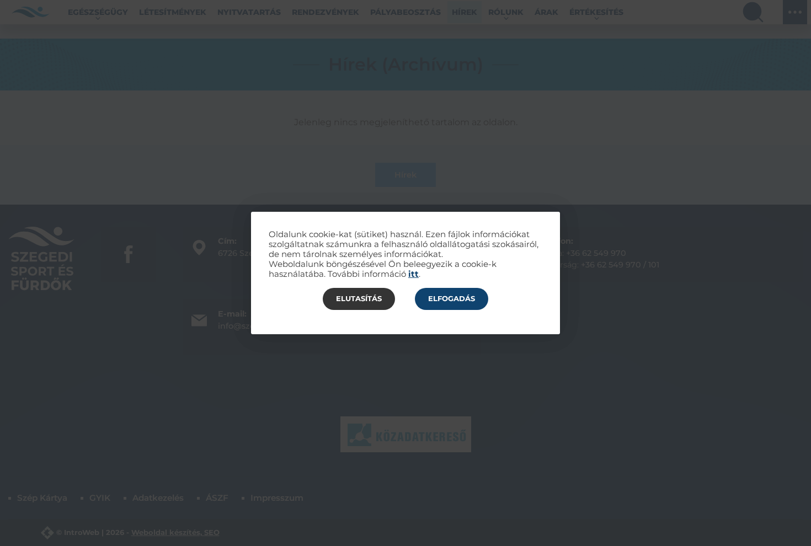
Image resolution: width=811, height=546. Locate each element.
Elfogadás (451, 298)
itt (413, 274)
